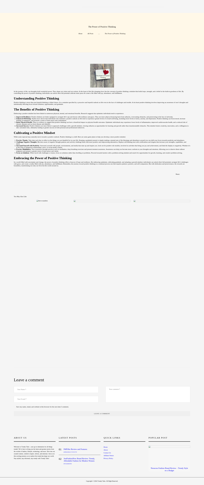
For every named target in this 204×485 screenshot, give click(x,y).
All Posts (90, 33)
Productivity (71, 452)
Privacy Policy (108, 458)
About (106, 450)
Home (80, 33)
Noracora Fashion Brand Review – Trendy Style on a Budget (169, 469)
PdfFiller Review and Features (75, 449)
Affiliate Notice (109, 455)
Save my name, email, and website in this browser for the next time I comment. (42, 407)
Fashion (68, 464)
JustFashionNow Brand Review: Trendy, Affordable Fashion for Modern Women (79, 459)
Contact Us (107, 453)
